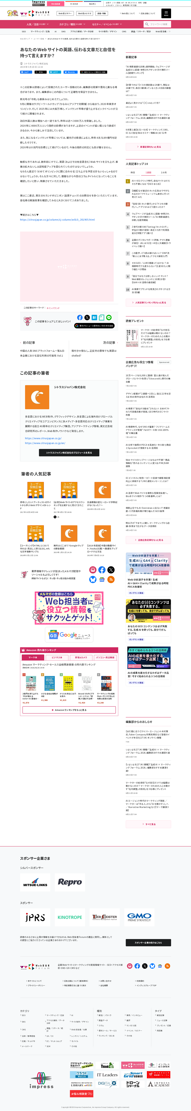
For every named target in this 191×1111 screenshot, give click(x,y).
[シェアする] (80, 317)
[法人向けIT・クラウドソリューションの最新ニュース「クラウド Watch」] (81, 1076)
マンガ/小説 (131, 1025)
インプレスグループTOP (146, 985)
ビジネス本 (57, 657)
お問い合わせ (106, 981)
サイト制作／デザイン (107, 31)
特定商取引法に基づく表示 (75, 985)
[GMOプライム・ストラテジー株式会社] (139, 917)
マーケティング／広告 (40, 31)
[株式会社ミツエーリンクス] (35, 882)
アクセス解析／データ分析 (82, 31)
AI (56, 31)
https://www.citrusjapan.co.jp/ (43, 438)
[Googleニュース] (102, 579)
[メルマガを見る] (129, 966)
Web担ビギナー (65, 13)
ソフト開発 (116, 3)
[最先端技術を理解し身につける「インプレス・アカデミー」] (158, 1085)
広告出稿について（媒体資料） (76, 981)
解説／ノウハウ (105, 1015)
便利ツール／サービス (108, 1030)
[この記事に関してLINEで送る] (109, 317)
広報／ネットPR (28, 1041)
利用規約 (140, 981)
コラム (101, 1025)
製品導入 (92, 4)
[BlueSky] (92, 579)
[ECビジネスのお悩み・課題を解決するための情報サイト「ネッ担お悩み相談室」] (81, 1095)
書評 (128, 1020)
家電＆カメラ (81, 657)
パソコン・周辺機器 (105, 657)
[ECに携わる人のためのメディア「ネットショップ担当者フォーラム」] (158, 1076)
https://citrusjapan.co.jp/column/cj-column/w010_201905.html (57, 219)
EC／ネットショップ (54, 1041)
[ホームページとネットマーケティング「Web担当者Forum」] (133, 1066)
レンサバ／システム (79, 1036)
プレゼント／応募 (164, 1025)
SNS (63, 31)
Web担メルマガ (84, 13)
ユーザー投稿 (39, 38)
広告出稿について (148, 13)
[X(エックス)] (111, 569)
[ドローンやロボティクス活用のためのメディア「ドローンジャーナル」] (133, 1085)
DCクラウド (132, 3)
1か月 (164, 172)
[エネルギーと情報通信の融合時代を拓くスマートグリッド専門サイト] (133, 1076)
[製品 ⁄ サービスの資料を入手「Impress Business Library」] (81, 1085)
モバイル (74, 1041)
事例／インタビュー (134, 1015)
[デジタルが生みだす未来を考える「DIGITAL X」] (107, 1085)
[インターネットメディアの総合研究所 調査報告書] (158, 1066)
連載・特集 (101, 13)
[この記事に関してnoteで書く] (101, 318)
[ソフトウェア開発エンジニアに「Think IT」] (107, 1066)
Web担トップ (25, 38)
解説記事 (160, 1015)
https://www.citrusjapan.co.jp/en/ (45, 443)
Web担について (128, 13)
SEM (48, 1046)
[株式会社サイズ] (105, 917)
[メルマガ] (92, 569)
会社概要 (104, 985)
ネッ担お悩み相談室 (65, 578)
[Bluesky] (152, 966)
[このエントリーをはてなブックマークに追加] (94, 317)
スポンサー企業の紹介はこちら (148, 942)
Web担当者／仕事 (164, 31)
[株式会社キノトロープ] (70, 917)
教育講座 (126, 5)
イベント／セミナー (134, 1030)
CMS (124, 31)
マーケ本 (33, 657)
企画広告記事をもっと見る (150, 539)
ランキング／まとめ (106, 1035)
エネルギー (110, 5)
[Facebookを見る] (137, 966)
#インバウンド (53, 308)
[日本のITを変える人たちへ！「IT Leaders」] (107, 1076)
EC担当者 (74, 4)
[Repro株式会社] (70, 882)
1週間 (148, 172)
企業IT (108, 3)
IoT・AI (124, 3)
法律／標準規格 (28, 1036)
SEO (24, 31)
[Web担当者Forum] (34, 967)
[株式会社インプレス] (41, 1080)
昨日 (133, 172)
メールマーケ (27, 1046)
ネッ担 (52, 578)
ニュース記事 (162, 1020)
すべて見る (151, 824)
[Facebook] (102, 569)
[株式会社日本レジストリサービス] (35, 917)
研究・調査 (142, 3)
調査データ (103, 1020)
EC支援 (133, 5)
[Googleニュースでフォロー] (160, 966)
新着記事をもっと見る (150, 146)
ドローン (118, 5)
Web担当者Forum (34, 13)
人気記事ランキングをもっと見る (150, 302)
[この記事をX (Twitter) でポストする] (87, 317)
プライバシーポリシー (36, 985)
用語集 (159, 1030)
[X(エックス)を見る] (145, 966)
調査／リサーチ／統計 (141, 31)
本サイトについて (35, 981)
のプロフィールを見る (69, 452)
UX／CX (50, 1036)
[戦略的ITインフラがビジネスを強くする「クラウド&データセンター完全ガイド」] (81, 1066)
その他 (74, 1046)
